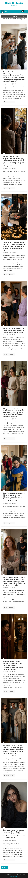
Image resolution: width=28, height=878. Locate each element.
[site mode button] (22, 11)
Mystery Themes (13, 876)
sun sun (15, 84)
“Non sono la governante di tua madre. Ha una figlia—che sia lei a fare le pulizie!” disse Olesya (13, 330)
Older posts (5, 867)
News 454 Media (14, 3)
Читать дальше (9, 101)
